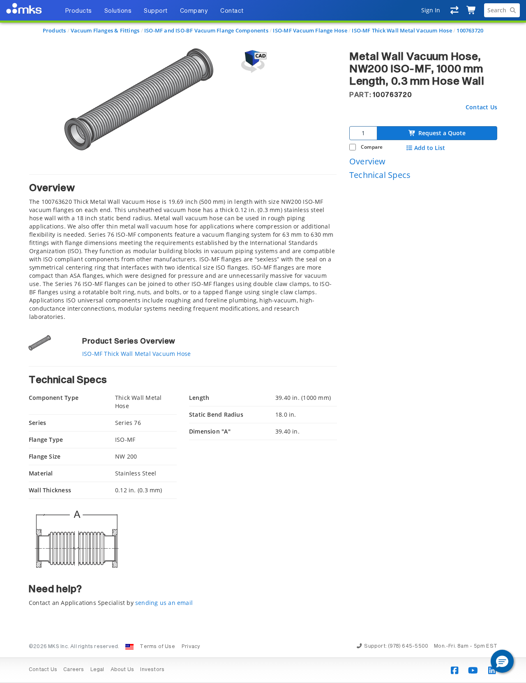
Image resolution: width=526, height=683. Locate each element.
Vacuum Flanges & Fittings (105, 30)
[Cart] (471, 10)
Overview (367, 160)
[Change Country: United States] (129, 647)
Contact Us (481, 107)
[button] (502, 661)
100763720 (470, 30)
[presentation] (263, 341)
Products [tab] (78, 11)
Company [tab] (194, 11)
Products (54, 30)
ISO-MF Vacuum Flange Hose (310, 30)
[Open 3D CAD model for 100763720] (252, 61)
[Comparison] (454, 10)
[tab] (183, 247)
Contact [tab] (232, 11)
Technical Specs (380, 174)
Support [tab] (156, 11)
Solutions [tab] (118, 11)
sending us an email (164, 603)
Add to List (429, 148)
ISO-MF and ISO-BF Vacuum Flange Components (206, 30)
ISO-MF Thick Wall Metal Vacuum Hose (402, 30)
